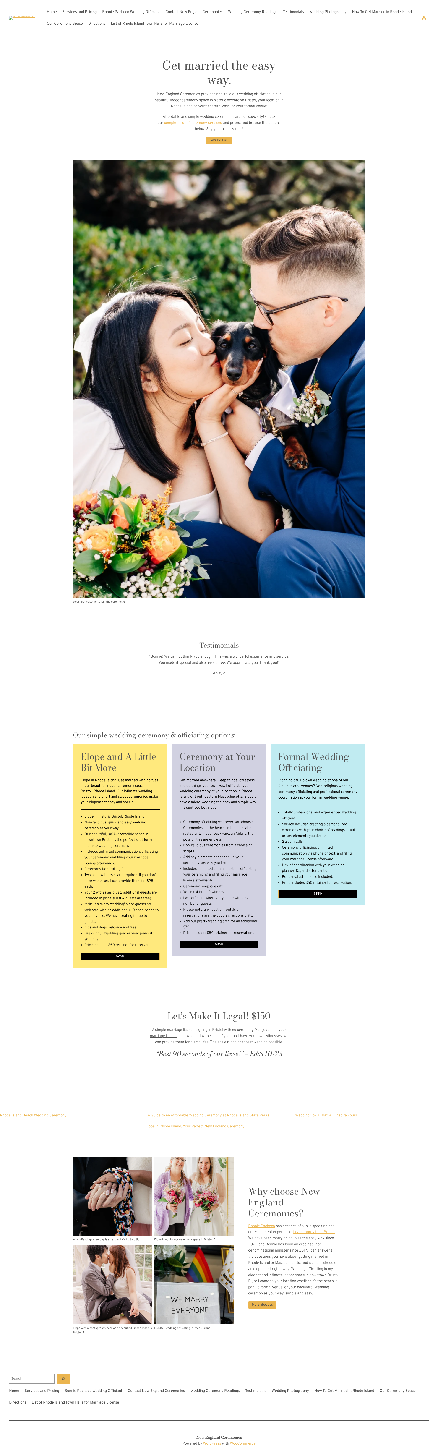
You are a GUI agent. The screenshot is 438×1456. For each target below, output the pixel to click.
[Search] (63, 1379)
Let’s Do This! (219, 140)
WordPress (212, 1443)
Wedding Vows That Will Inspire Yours (326, 1115)
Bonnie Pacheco (261, 1226)
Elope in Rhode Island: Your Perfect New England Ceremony (195, 1126)
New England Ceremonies (219, 1437)
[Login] (424, 18)
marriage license (163, 1036)
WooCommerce (243, 1443)
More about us (262, 1305)
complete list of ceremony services (193, 122)
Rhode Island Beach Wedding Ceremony (33, 1115)
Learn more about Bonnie (314, 1232)
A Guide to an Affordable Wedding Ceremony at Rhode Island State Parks (208, 1115)
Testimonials (219, 645)
